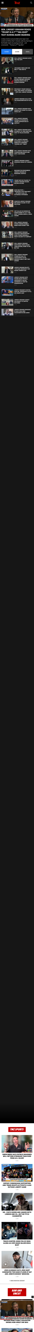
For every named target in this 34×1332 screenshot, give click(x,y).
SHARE (17, 52)
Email (28, 52)
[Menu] (2, 2)
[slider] (17, 1319)
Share (6, 52)
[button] (32, 1297)
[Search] (31, 2)
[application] (17, 17)
